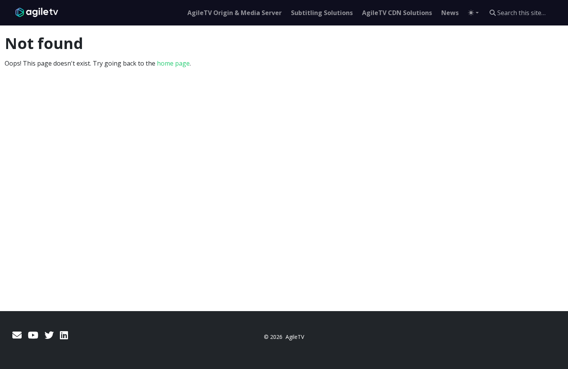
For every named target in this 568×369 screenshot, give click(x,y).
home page (173, 63)
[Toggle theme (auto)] (473, 12)
